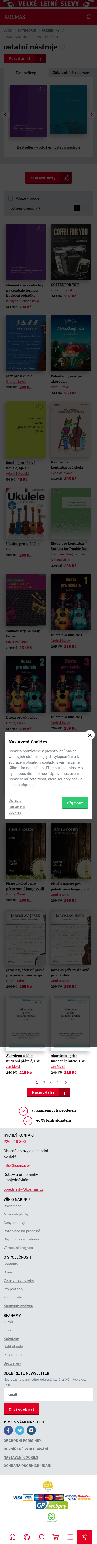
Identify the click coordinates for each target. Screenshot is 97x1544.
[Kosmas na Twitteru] (19, 1431)
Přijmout (75, 802)
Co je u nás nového (19, 1280)
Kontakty (11, 1263)
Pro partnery (13, 1288)
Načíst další (43, 1092)
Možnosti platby (16, 1214)
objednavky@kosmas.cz (23, 1189)
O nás (8, 1272)
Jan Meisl (13, 1066)
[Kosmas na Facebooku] (8, 1431)
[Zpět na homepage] (12, 1537)
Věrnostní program (18, 1247)
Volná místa (13, 1297)
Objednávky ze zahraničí (22, 1239)
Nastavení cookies (21, 1457)
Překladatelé (14, 1355)
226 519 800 (15, 1141)
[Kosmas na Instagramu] (31, 1431)
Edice (8, 1330)
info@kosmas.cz (17, 1165)
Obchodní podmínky (22, 1440)
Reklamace (12, 1205)
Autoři (8, 1321)
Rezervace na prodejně (22, 1230)
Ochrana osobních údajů (27, 1465)
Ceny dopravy (14, 1222)
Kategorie (11, 1338)
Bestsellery (12, 1363)
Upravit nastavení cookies (17, 806)
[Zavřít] (90, 735)
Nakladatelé (13, 1346)
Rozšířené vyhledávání (26, 1449)
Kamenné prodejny (18, 1305)
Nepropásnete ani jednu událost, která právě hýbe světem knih (46, 1382)
